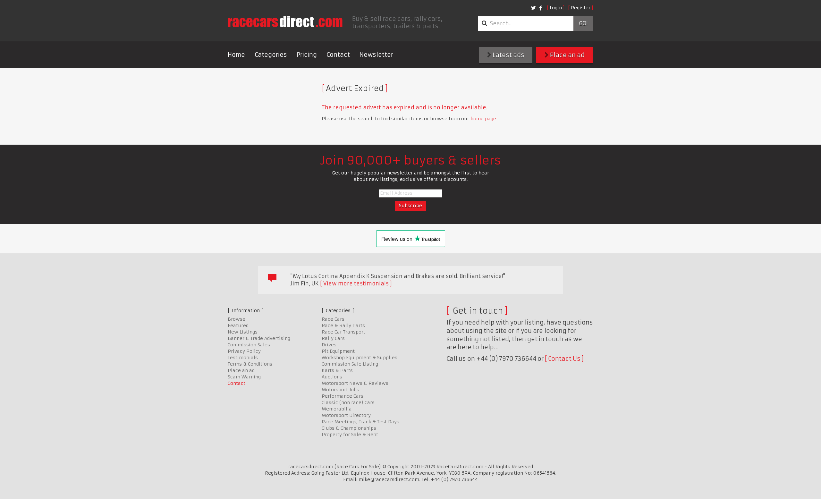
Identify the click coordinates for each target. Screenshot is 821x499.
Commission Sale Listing (350, 364)
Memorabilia (337, 409)
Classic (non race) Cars (348, 402)
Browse (236, 319)
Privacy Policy (244, 351)
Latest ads (507, 55)
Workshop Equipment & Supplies (359, 357)
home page (483, 119)
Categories (271, 54)
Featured (238, 325)
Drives (329, 345)
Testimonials (243, 357)
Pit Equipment (338, 351)
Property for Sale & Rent (350, 434)
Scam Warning (244, 377)
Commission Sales (249, 345)
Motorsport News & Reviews (355, 383)
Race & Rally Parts (343, 325)
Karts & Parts (337, 370)
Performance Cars (342, 396)
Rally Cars (333, 338)
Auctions (332, 377)
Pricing (307, 54)
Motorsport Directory (346, 415)
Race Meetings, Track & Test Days (360, 422)
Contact (338, 54)
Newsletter (376, 54)
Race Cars (333, 319)
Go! (583, 23)
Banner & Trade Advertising (259, 338)
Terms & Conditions (250, 364)
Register (580, 8)
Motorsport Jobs (340, 390)
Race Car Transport (343, 332)
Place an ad (567, 55)
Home (236, 54)
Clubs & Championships (349, 428)
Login (556, 8)
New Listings (243, 332)
